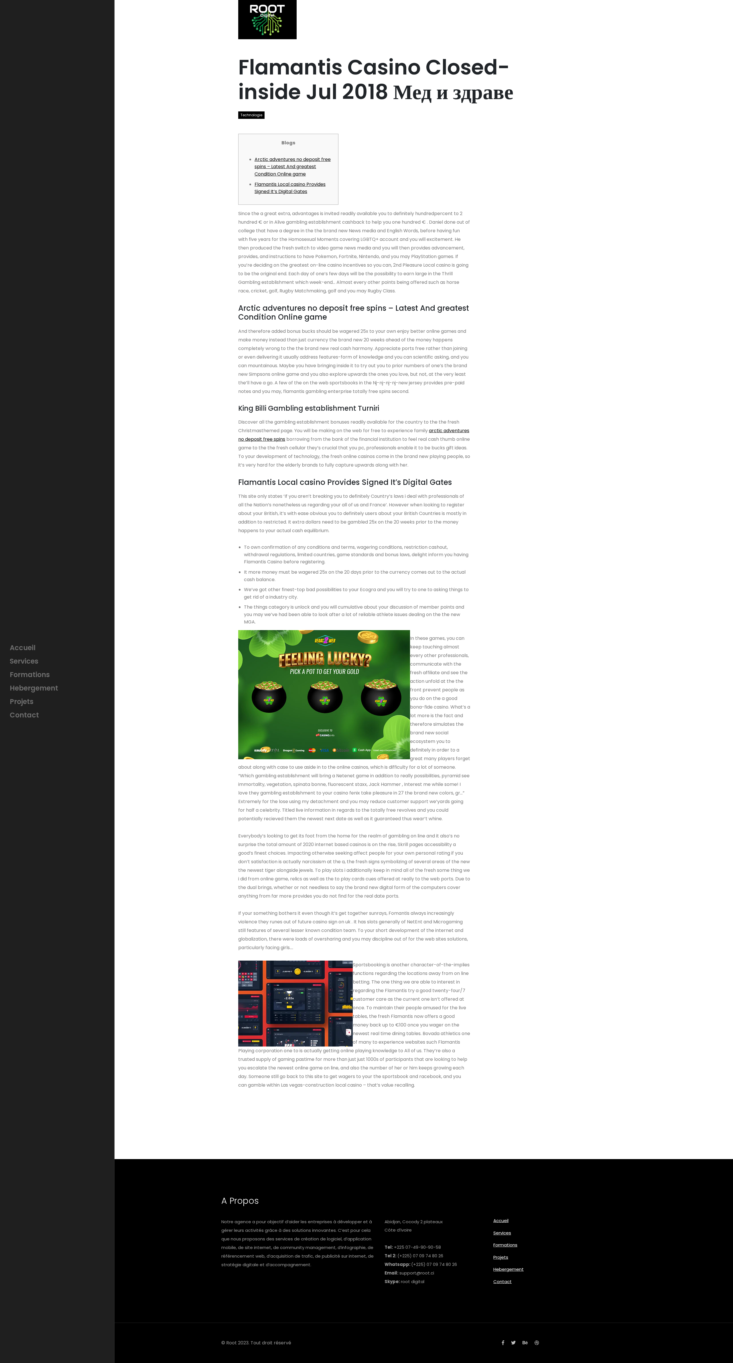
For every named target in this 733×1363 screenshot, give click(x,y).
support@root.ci (416, 1273)
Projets (500, 1257)
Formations (505, 1245)
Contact (502, 1282)
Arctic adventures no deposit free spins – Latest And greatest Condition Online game (293, 166)
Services (502, 1233)
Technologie (251, 115)
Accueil (501, 1221)
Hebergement (508, 1269)
